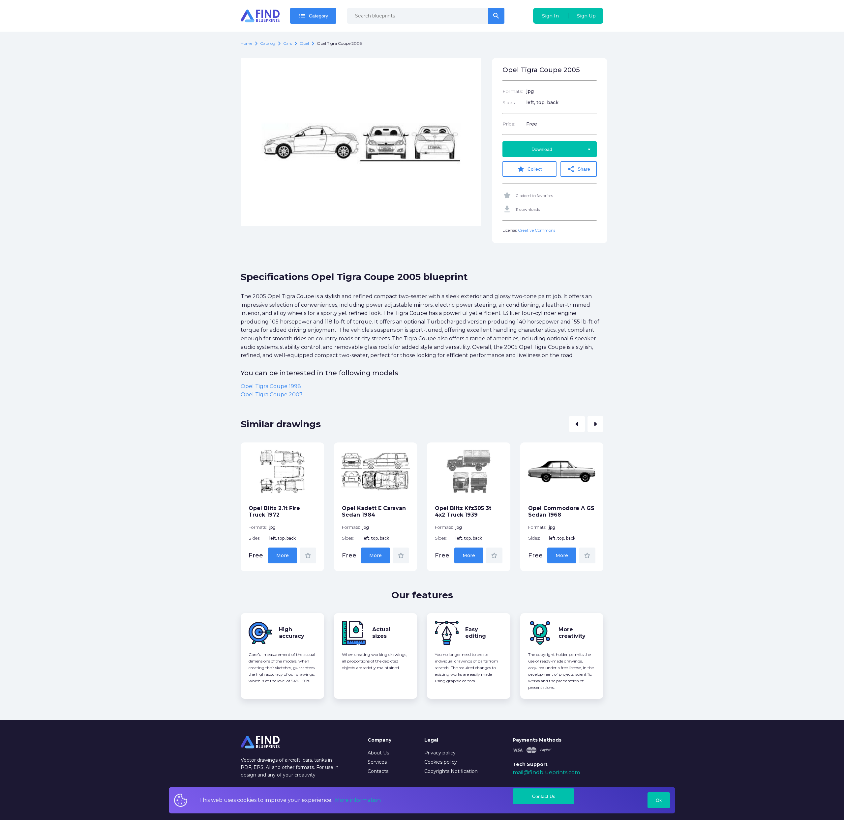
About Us (378, 753)
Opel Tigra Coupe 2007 (272, 394)
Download (562, 149)
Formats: (512, 91)
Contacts (378, 771)
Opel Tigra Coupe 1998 (271, 386)
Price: (508, 124)
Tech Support (530, 764)
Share (578, 169)
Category (313, 16)
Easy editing (475, 632)
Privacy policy (440, 753)
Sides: (509, 102)
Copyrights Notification (451, 771)
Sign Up (586, 16)
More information (358, 800)
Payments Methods (537, 740)
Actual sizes (381, 632)
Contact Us (543, 796)
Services (377, 762)
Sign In (550, 16)
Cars (287, 43)
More (282, 555)
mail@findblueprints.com (546, 772)
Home (246, 43)
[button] (577, 424)
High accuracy (291, 632)
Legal (431, 740)
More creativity (572, 632)
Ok (659, 800)
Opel (304, 43)
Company (379, 740)
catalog (267, 43)
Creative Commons (536, 230)
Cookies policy (440, 762)
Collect (529, 169)
